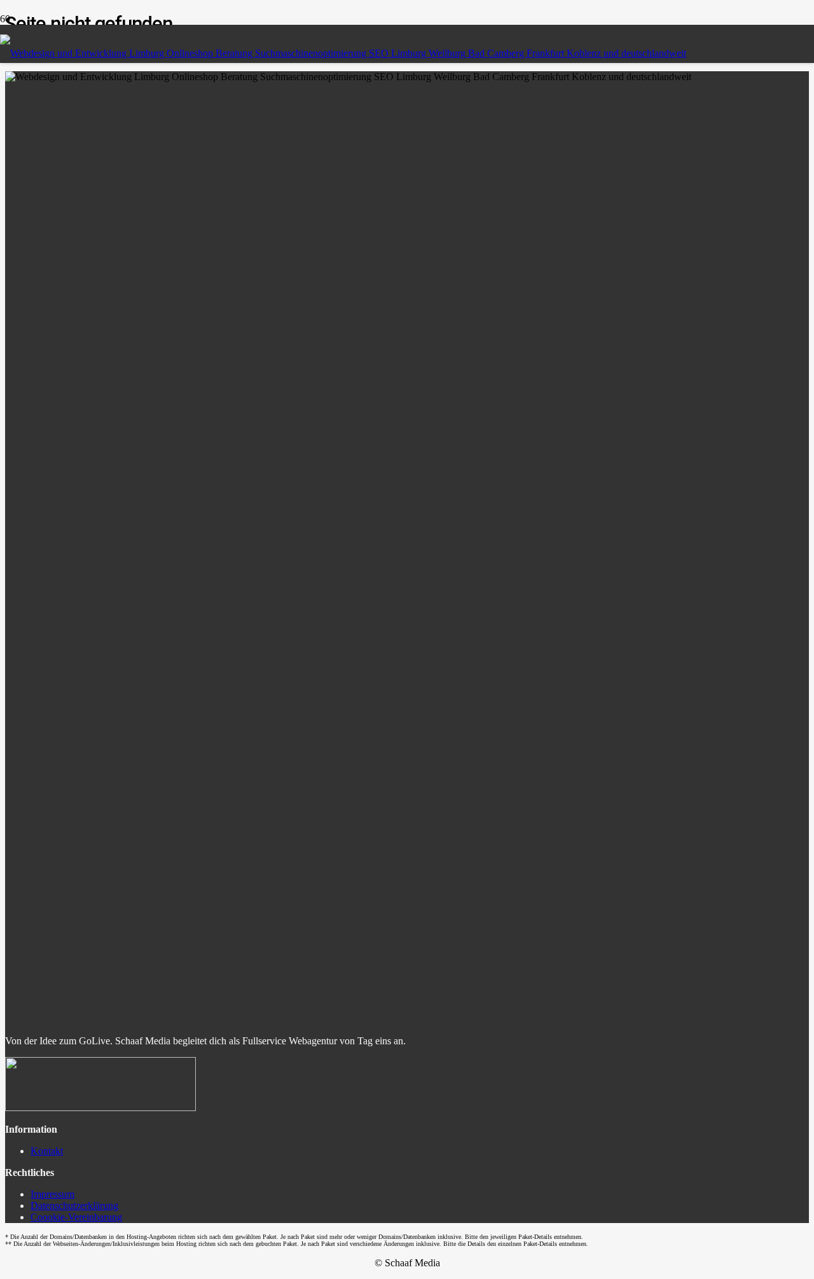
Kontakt (47, 1150)
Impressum (52, 1194)
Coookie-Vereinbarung (76, 1217)
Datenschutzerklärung (74, 1205)
